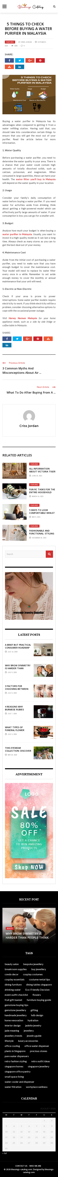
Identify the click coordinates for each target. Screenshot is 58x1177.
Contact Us (21, 1166)
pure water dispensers (17, 1056)
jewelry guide (34, 1035)
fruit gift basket (13, 999)
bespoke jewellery (33, 964)
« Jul (4, 1153)
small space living (14, 1076)
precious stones (38, 1050)
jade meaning (12, 1030)
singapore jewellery (38, 1066)
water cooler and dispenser (19, 1081)
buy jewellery (38, 969)
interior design (13, 1025)
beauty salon (12, 964)
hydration (33, 1020)
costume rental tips (39, 979)
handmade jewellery (16, 1015)
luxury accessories (28, 1040)
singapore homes (14, 1066)
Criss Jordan (26, 42)
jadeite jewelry (33, 1025)
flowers (37, 994)
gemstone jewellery (15, 1010)
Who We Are (35, 1166)
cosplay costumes (33, 974)
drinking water (13, 989)
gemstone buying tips (16, 1004)
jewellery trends (13, 1035)
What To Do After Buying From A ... (31, 392)
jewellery (29, 1030)
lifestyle (9, 1040)
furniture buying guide (39, 999)
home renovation (14, 1020)
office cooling (12, 1045)
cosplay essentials (14, 979)
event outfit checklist (16, 994)
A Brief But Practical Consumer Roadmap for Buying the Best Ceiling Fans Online (18, 649)
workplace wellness (37, 1086)
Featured (10, 42)
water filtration (13, 1086)
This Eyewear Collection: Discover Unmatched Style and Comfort (18, 752)
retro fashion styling (16, 1061)
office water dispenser (36, 1045)
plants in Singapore (15, 1050)
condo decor (12, 974)
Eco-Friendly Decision (37, 989)
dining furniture (13, 984)
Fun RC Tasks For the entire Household (42, 491)
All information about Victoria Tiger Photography (42, 471)
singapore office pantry (17, 1071)
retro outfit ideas (40, 1061)
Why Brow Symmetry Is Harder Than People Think (17, 668)
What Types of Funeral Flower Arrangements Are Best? (16, 732)
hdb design (37, 1015)
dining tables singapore (39, 984)
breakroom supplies (16, 969)
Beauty (10, 928)
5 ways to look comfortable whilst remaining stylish (42, 512)
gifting (34, 1010)
